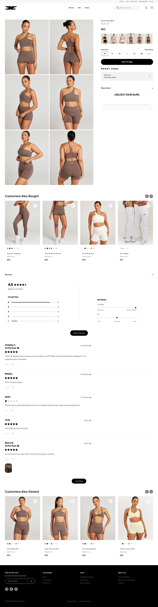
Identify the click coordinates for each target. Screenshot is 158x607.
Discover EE (133, 1)
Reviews (8, 274)
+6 (93, 544)
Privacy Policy (72, 601)
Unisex (87, 8)
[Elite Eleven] (11, 8)
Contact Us (46, 583)
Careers (121, 583)
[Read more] (127, 107)
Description (106, 88)
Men (79, 8)
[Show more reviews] (79, 481)
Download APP (143, 1)
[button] (147, 196)
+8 (56, 248)
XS (105, 53)
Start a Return (85, 583)
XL (134, 53)
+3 (56, 544)
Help (127, 1)
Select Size (104, 50)
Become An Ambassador (126, 580)
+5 (18, 248)
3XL (149, 53)
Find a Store (47, 580)
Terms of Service (85, 601)
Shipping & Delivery (87, 577)
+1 (127, 248)
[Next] (149, 76)
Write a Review (80, 334)
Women (71, 8)
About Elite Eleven (124, 577)
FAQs (44, 577)
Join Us (151, 1)
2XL (141, 53)
